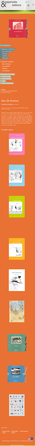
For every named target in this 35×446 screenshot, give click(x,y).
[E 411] (17, 352)
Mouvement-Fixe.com (19, 445)
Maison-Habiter (15, 431)
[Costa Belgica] (17, 384)
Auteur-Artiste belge (24, 431)
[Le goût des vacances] (17, 154)
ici (10, 92)
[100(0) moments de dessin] (17, 415)
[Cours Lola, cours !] (17, 290)
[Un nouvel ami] (17, 259)
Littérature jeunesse (6, 431)
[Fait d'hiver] (17, 185)
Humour (13, 432)
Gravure (4, 432)
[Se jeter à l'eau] (16, 321)
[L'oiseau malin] (17, 216)
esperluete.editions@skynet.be (27, 440)
